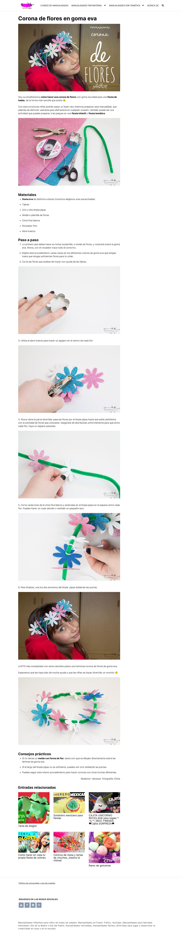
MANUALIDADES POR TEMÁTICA (124, 5)
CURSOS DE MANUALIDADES (54, 5)
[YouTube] (21, 905)
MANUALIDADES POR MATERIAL (86, 5)
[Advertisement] (142, 67)
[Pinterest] (33, 905)
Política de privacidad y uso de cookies (37, 883)
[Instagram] (39, 905)
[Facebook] (27, 905)
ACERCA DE (153, 5)
